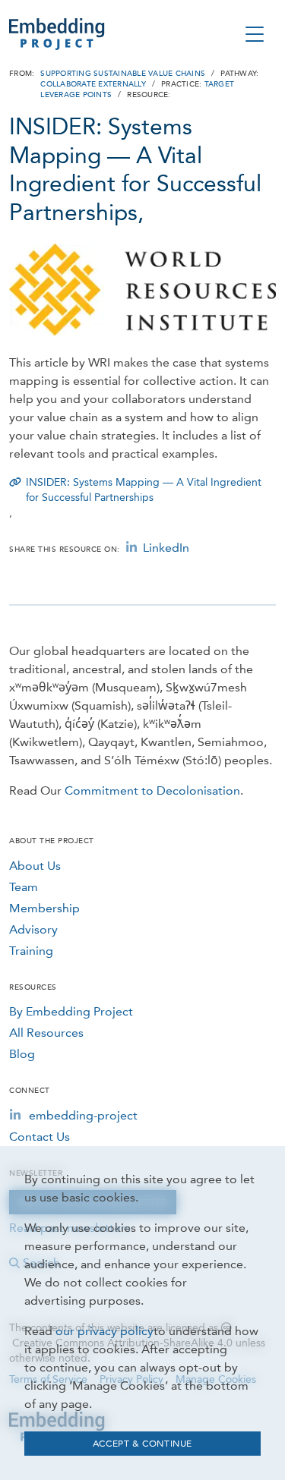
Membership (44, 908)
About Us (35, 865)
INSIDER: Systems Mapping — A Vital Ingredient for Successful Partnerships (143, 490)
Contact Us (39, 1136)
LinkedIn (166, 547)
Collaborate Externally (93, 84)
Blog (22, 1054)
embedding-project (83, 1115)
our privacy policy (104, 1331)
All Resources (46, 1032)
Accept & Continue (142, 1443)
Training (31, 950)
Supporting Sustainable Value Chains (122, 73)
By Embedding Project (71, 1011)
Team (23, 887)
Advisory (33, 929)
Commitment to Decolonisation (152, 790)
